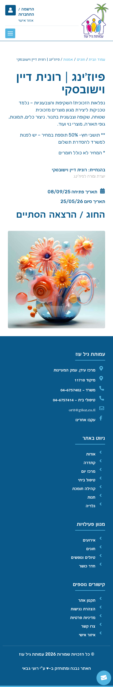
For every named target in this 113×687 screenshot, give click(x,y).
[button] (10, 33)
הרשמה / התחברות (26, 12)
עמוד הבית (97, 59)
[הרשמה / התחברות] (10, 10)
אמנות (68, 59)
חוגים (81, 59)
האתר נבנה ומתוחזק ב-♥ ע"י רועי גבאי (56, 668)
